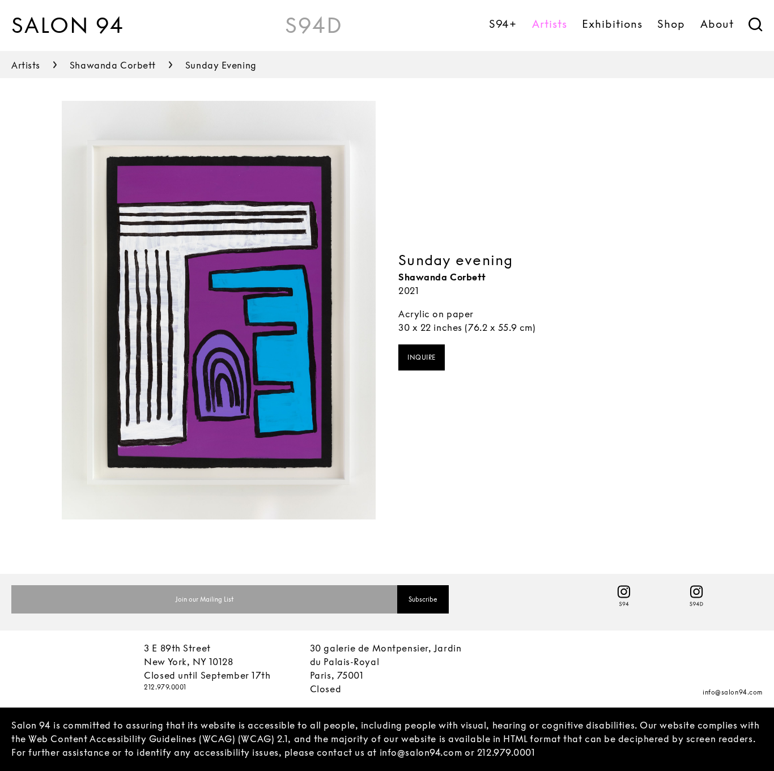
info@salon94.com (733, 692)
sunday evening (221, 65)
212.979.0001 (165, 687)
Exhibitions (612, 24)
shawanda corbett (113, 65)
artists (25, 65)
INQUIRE (421, 357)
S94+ (503, 24)
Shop (671, 24)
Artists (549, 24)
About (717, 24)
